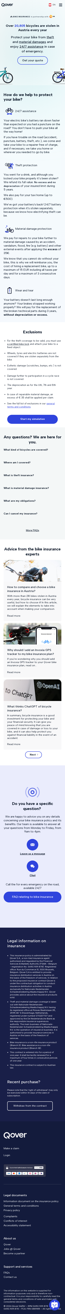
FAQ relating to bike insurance (32, 896)
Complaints (10, 1216)
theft (50, 37)
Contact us (10, 1277)
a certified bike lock (18, 344)
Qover (7, 1244)
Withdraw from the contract (30, 1105)
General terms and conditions (21, 1205)
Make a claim (11, 1148)
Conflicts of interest (15, 1220)
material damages (32, 42)
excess (52, 249)
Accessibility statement (17, 1225)
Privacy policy (12, 1210)
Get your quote (32, 60)
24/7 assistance (32, 47)
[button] (51, 5)
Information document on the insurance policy (31, 1201)
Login (7, 1155)
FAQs (7, 1272)
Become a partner (14, 1253)
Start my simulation (32, 419)
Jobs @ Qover (12, 1249)
